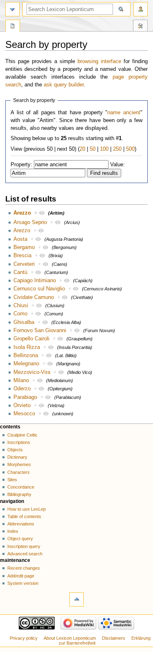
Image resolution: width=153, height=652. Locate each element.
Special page (13, 26)
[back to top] (76, 599)
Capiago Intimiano (34, 280)
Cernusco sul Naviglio (39, 289)
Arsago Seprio (30, 222)
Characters (18, 472)
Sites (12, 479)
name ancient (123, 112)
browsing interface (99, 61)
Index (12, 531)
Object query (20, 538)
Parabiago (25, 397)
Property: (21, 165)
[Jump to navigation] (12, 9)
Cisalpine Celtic (22, 434)
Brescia (22, 255)
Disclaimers (113, 638)
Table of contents (24, 516)
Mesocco (24, 414)
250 (117, 149)
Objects (15, 449)
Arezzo (22, 213)
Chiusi (20, 305)
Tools (140, 26)
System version (22, 583)
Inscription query (23, 546)
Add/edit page (20, 575)
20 (82, 149)
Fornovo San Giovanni (39, 330)
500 (130, 149)
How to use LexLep (26, 509)
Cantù (20, 272)
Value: (117, 165)
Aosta (20, 239)
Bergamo (24, 247)
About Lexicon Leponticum (70, 638)
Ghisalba (23, 322)
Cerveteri (24, 264)
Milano (21, 380)
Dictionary (17, 457)
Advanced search (24, 553)
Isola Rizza (26, 347)
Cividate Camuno (33, 297)
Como (20, 314)
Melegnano (26, 364)
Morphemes (19, 464)
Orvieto (22, 405)
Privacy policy (24, 638)
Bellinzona (25, 355)
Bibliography (19, 494)
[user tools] (140, 9)
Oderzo (22, 389)
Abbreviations (20, 523)
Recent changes (23, 568)
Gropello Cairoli (31, 339)
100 (104, 149)
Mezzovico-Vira (31, 372)
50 (92, 149)
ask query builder (64, 85)
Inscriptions (18, 442)
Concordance (20, 486)
